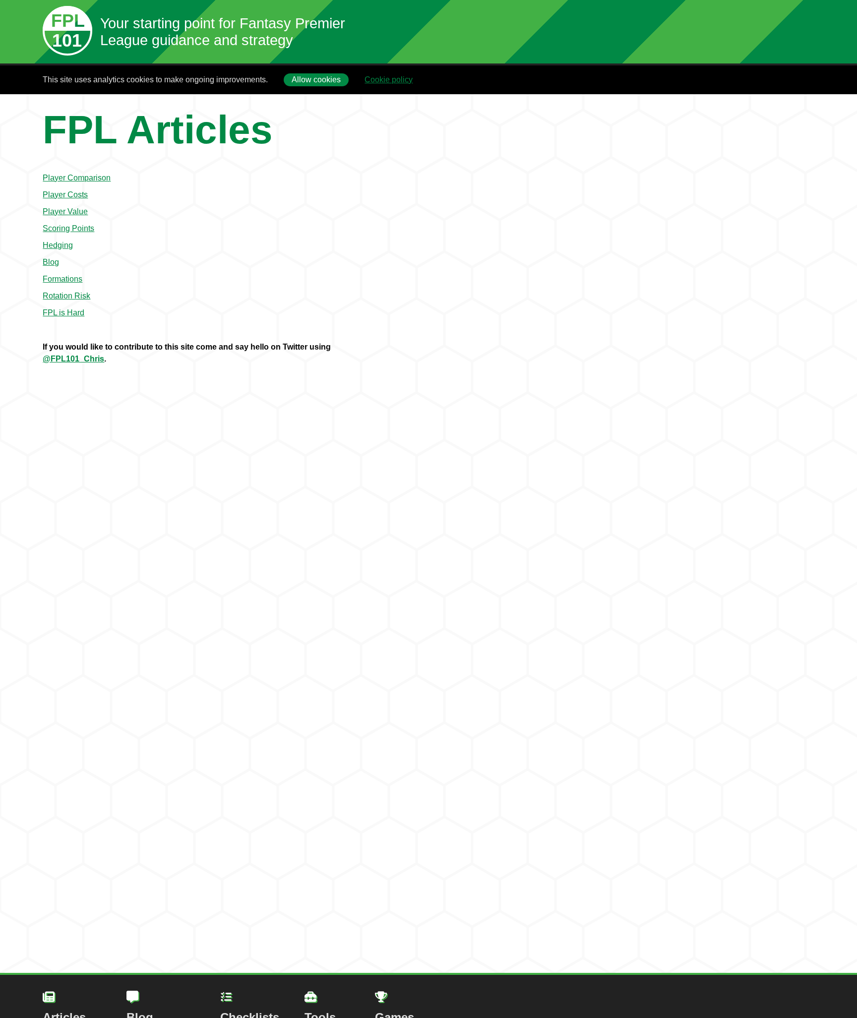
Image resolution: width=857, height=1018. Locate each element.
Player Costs (65, 194)
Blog (51, 262)
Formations (62, 279)
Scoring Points (68, 228)
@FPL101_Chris (73, 359)
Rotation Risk (66, 296)
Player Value (65, 211)
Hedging (58, 245)
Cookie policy (389, 79)
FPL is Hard (63, 312)
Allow (316, 79)
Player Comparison (77, 178)
